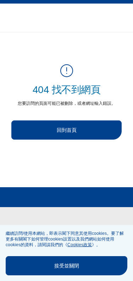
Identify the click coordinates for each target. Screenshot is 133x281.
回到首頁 (67, 130)
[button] (124, 18)
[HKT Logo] (18, 18)
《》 (79, 244)
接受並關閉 (66, 266)
